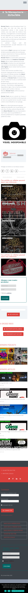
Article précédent (7, 177)
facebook (13, 478)
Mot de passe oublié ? (7, 515)
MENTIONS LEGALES (8, 473)
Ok (5, 591)
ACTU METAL (20, 155)
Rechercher (14, 314)
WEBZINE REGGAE (9, 372)
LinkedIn (12, 171)
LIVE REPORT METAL (5, 203)
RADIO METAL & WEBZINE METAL (12, 527)
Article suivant (20, 177)
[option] (13, 218)
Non (9, 591)
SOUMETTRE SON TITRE (9, 470)
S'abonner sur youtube (14, 334)
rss (20, 478)
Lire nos (6, 293)
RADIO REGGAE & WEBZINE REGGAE (13, 530)
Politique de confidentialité (18, 591)
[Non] (26, 588)
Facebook (7, 171)
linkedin (17, 478)
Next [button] (26, 356)
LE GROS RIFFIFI (3, 349)
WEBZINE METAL (7, 157)
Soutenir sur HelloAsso (14, 329)
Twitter (2, 171)
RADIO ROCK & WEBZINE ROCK (12, 523)
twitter (9, 478)
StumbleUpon (16, 171)
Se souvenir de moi (7, 505)
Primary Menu (25, 2)
